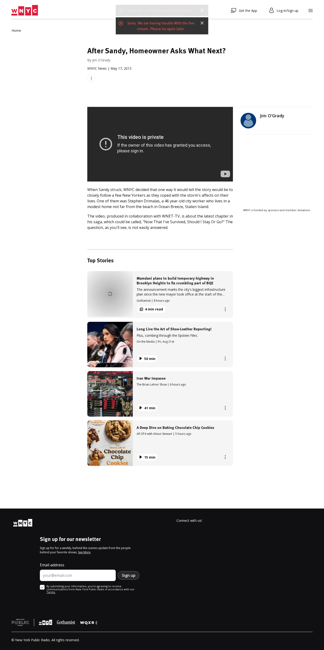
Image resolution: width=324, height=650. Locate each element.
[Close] (202, 10)
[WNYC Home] (24, 10)
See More (84, 552)
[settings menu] (311, 10)
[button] (160, 294)
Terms (51, 592)
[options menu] (91, 78)
